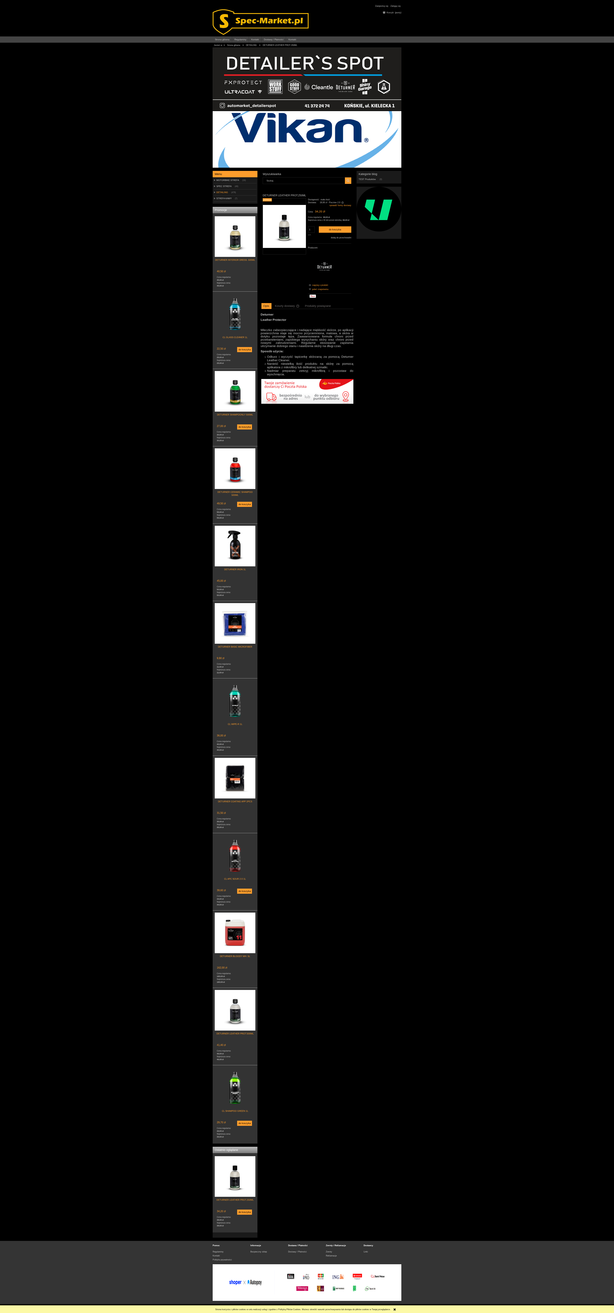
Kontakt (216, 1255)
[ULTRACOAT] (379, 209)
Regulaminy (218, 1251)
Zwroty (329, 1251)
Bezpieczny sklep (258, 1251)
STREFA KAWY (224, 198)
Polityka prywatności (222, 1259)
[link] (307, 396)
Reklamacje (331, 1255)
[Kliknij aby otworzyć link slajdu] (307, 139)
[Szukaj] (348, 180)
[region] (307, 139)
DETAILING (222, 192)
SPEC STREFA (224, 186)
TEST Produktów (367, 179)
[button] (318, 285)
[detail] (307, 79)
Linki (366, 1251)
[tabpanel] (307, 344)
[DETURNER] (324, 266)
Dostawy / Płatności (297, 1251)
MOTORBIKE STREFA (227, 180)
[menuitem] (222, 39)
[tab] (266, 306)
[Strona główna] (261, 21)
